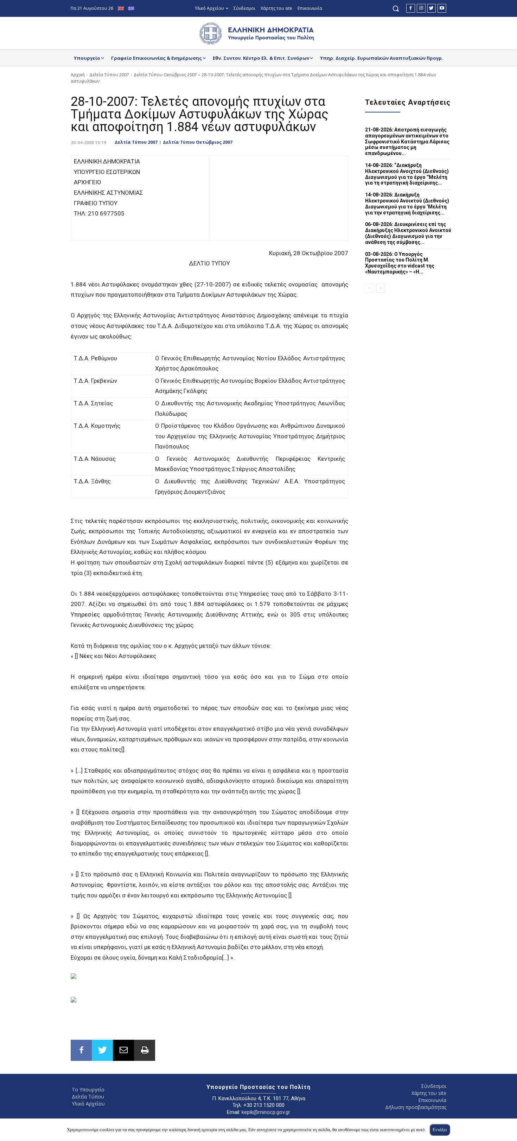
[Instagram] (421, 8)
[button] (395, 8)
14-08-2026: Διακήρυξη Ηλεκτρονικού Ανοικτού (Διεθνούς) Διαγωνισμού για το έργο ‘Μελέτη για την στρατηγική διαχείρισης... (407, 203)
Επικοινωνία (432, 1100)
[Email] (123, 1050)
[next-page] (380, 288)
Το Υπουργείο (88, 1089)
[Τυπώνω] (144, 1050)
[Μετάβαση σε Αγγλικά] (122, 8)
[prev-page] (369, 288)
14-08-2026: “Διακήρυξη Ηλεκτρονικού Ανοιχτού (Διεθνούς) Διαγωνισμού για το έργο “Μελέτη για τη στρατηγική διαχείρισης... (407, 174)
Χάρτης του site (428, 1093)
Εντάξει (440, 1129)
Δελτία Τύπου (88, 1096)
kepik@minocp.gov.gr (266, 1112)
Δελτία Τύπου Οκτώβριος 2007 (165, 75)
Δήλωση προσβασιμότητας (415, 1107)
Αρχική (78, 75)
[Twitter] (431, 8)
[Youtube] (442, 8)
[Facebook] (410, 8)
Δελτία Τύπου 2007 (109, 75)
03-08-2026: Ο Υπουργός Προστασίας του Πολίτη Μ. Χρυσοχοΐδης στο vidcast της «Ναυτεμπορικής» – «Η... (399, 263)
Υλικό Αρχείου (88, 1103)
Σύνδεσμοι (433, 1086)
